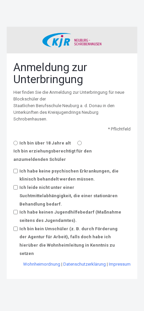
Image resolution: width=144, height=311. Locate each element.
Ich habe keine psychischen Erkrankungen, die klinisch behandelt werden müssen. (69, 175)
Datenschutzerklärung (84, 264)
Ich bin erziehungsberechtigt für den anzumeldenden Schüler (52, 155)
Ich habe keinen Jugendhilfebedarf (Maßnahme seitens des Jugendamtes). (70, 216)
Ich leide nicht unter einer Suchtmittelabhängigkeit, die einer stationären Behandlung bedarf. (68, 195)
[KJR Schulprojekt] (72, 40)
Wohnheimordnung (41, 264)
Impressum (120, 264)
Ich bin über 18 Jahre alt (45, 142)
